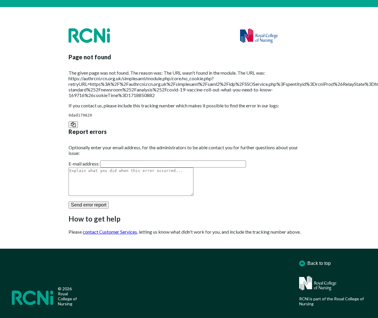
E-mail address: (84, 163)
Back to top (319, 263)
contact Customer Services (110, 232)
